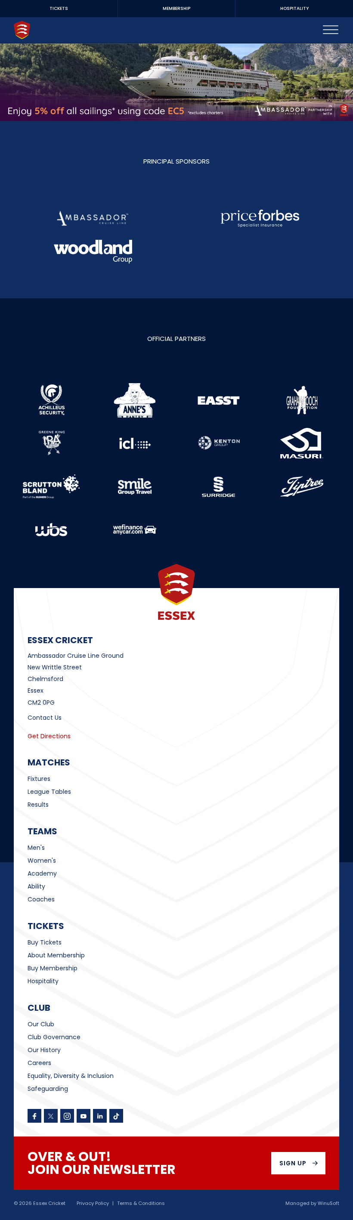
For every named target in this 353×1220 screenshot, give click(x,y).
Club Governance (54, 1037)
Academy (42, 873)
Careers (39, 1063)
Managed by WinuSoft (312, 1203)
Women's (42, 860)
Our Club (41, 1024)
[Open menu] (330, 30)
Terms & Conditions (141, 1203)
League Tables (49, 791)
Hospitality (43, 981)
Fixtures (39, 778)
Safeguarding (48, 1088)
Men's (36, 847)
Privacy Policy (93, 1203)
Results (38, 804)
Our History (44, 1050)
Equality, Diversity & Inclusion (71, 1075)
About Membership (56, 955)
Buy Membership (52, 968)
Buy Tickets (45, 942)
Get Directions (49, 736)
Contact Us (45, 717)
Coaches (41, 899)
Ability (36, 886)
